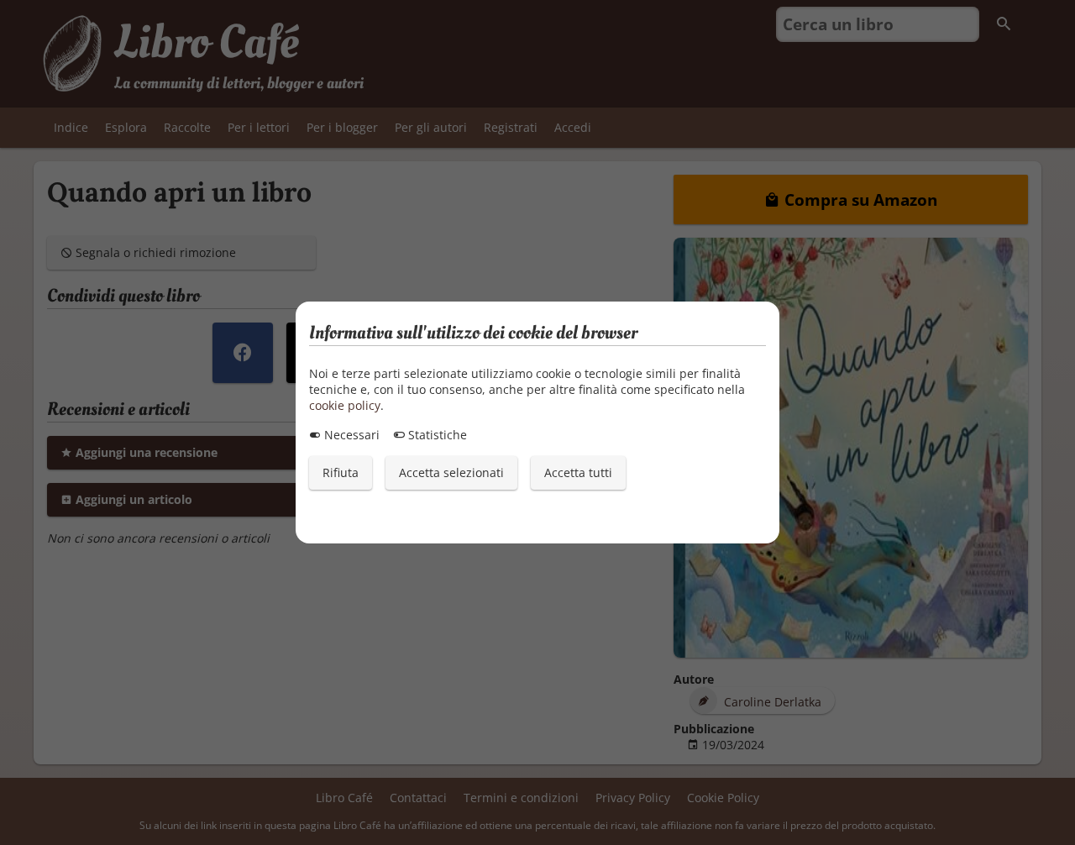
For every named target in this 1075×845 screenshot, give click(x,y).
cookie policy (344, 405)
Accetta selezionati (451, 472)
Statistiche (436, 435)
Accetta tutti (578, 472)
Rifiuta (340, 472)
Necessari (350, 435)
